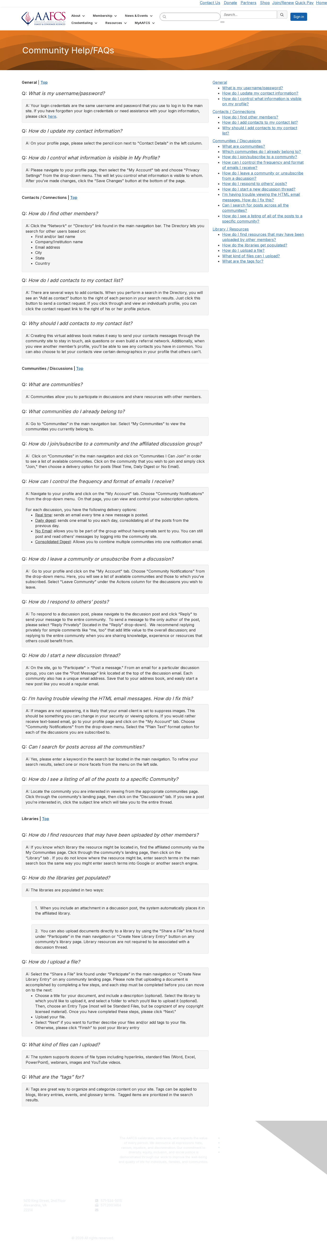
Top (44, 82)
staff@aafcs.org (113, 1210)
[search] (165, 16)
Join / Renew (175, 1201)
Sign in (298, 17)
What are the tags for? (242, 261)
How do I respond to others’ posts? (254, 183)
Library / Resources (231, 229)
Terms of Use (247, 1201)
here (52, 116)
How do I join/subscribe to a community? (259, 156)
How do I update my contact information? (260, 93)
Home (321, 2)
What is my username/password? (252, 87)
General (220, 82)
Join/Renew (283, 2)
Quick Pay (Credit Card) (184, 1215)
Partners (248, 2)
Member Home (177, 1219)
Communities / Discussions (237, 140)
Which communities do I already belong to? (261, 151)
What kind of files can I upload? (251, 255)
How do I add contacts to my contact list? (260, 122)
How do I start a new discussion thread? (258, 189)
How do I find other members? (250, 117)
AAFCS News (175, 1205)
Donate (230, 2)
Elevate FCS (175, 1210)
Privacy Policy (247, 1205)
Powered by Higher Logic (234, 1238)
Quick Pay (304, 2)
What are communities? (243, 146)
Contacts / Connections (234, 111)
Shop (265, 2)
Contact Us (210, 2)
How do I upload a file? (243, 250)
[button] (78, 15)
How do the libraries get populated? (254, 245)
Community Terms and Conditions (262, 1210)
